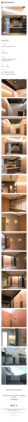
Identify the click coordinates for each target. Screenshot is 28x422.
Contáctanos (14, 399)
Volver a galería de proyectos (14, 389)
